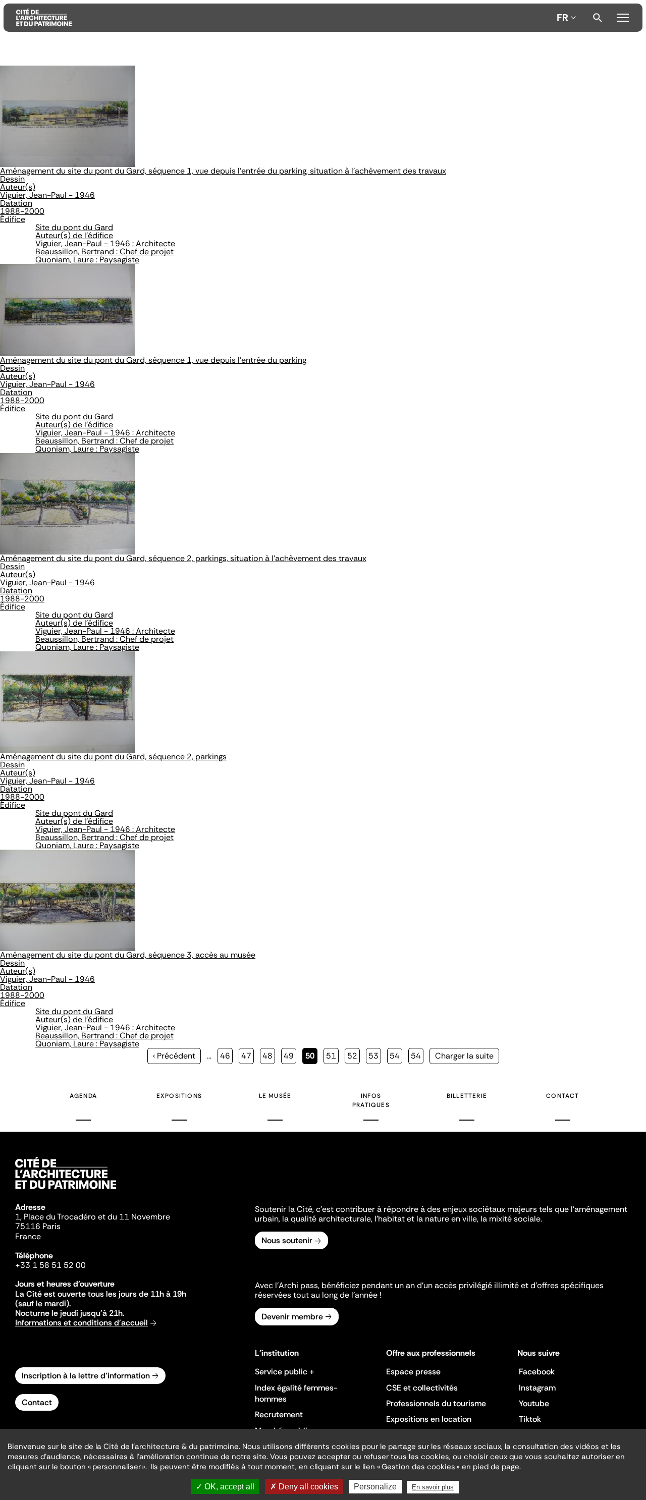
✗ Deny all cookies (304, 1486)
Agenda (83, 1096)
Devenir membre (292, 1316)
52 (353, 1055)
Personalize (375, 1486)
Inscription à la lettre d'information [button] (86, 1375)
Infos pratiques (371, 1100)
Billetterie (467, 1096)
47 (247, 1055)
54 (396, 1055)
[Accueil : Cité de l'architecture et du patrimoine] (284, 18)
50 (311, 1057)
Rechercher (597, 17)
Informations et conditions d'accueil (81, 1322)
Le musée (275, 1096)
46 (226, 1055)
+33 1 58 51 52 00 (50, 1265)
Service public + (284, 1371)
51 (332, 1055)
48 (268, 1055)
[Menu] (622, 16)
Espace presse (413, 1371)
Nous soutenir (286, 1240)
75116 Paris (38, 1226)
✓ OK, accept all (225, 1486)
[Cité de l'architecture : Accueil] (65, 1190)
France (28, 1236)
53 (374, 1055)
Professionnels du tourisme (436, 1403)
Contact (562, 1096)
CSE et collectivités (422, 1387)
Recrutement (279, 1414)
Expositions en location (428, 1419)
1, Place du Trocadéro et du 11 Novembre (92, 1216)
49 (290, 1055)
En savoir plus (433, 1487)
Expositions (179, 1096)
